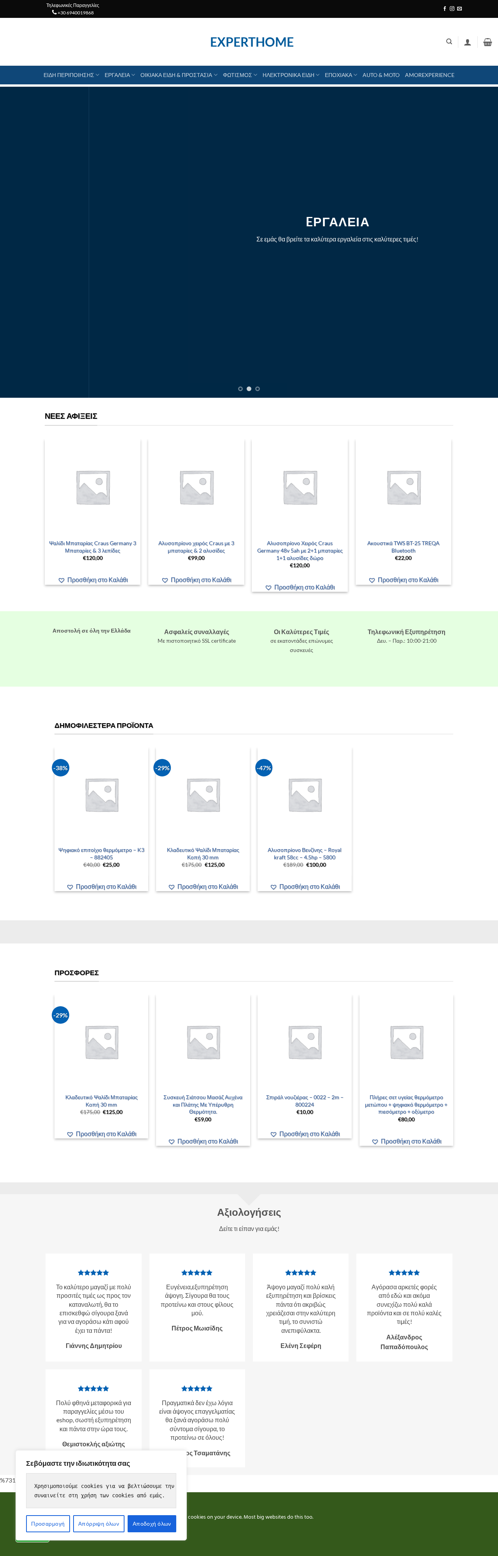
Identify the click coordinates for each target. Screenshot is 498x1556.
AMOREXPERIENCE (429, 75)
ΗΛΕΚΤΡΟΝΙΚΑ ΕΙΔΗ (288, 75)
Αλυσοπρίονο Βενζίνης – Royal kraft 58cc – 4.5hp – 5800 (305, 853)
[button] (468, 42)
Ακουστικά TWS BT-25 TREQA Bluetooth (403, 547)
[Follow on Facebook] (444, 9)
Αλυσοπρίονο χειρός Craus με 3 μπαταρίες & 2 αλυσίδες (196, 547)
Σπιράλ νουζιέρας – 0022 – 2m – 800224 (305, 1101)
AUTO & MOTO (381, 75)
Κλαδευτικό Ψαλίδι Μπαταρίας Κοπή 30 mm (203, 853)
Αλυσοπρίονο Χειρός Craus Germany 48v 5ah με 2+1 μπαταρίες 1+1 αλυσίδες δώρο (300, 550)
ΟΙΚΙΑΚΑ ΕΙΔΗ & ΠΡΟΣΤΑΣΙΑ (176, 75)
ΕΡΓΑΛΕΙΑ (117, 75)
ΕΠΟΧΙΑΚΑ (338, 75)
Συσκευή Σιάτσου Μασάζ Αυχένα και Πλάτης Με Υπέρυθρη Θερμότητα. (202, 1104)
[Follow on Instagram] (452, 9)
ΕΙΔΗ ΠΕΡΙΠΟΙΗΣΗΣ (69, 75)
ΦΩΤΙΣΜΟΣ (237, 75)
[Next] (478, 242)
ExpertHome (249, 42)
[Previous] (20, 242)
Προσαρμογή (48, 1523)
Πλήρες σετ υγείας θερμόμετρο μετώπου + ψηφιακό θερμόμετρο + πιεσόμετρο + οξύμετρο (406, 1104)
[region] (101, 1495)
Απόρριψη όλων (98, 1523)
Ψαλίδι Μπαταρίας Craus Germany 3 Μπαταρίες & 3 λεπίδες (92, 547)
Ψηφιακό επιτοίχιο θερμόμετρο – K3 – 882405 (101, 853)
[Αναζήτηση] (449, 41)
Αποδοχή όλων (152, 1523)
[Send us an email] (459, 9)
